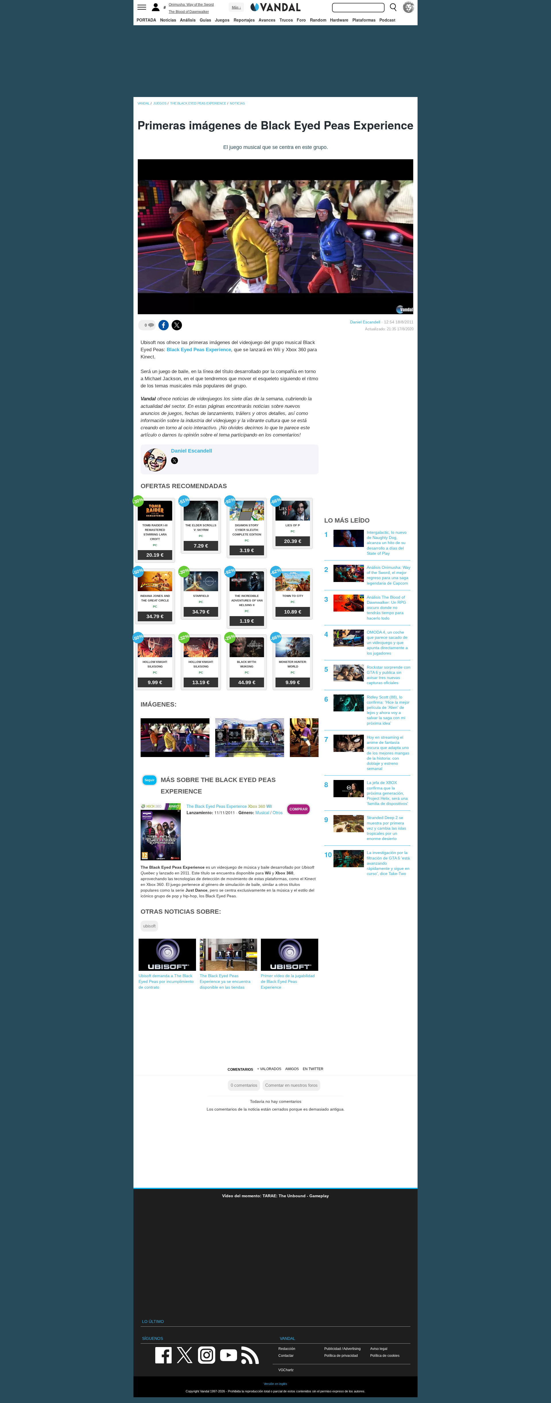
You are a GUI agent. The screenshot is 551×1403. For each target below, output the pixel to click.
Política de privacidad (341, 1355)
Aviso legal (378, 1348)
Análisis (188, 20)
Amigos (292, 1069)
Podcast (387, 20)
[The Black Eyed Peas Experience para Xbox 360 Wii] (161, 831)
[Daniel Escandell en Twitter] (174, 460)
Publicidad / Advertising (342, 1348)
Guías (205, 20)
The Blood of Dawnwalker (189, 12)
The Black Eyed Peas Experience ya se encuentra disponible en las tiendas (225, 981)
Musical (262, 812)
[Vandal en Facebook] (163, 1355)
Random (318, 20)
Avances (267, 20)
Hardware (339, 20)
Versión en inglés (275, 1383)
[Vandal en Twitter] (185, 1355)
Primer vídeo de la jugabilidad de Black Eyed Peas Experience (288, 981)
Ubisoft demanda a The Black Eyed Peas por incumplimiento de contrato (166, 981)
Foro (301, 20)
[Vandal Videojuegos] (275, 6)
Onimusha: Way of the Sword (191, 5)
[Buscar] (393, 7)
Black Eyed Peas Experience (199, 349)
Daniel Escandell (365, 322)
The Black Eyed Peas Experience (217, 806)
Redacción (286, 1348)
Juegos (222, 20)
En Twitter (313, 1069)
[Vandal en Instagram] (206, 1355)
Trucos (286, 20)
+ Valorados (269, 1069)
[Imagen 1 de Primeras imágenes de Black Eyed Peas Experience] (175, 737)
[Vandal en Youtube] (228, 1355)
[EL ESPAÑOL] (408, 7)
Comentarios (240, 1070)
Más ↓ (236, 7)
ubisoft (149, 925)
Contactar (286, 1355)
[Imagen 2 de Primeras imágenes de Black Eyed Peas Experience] (249, 737)
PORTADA (146, 20)
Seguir (149, 780)
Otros (278, 812)
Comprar (299, 809)
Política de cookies (384, 1355)
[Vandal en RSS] (250, 1355)
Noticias (168, 20)
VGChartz (286, 1370)
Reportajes (244, 20)
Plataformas (364, 20)
